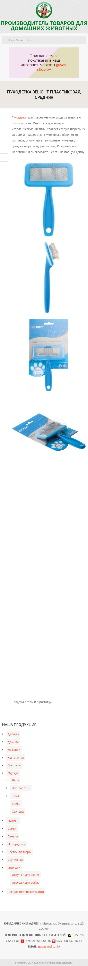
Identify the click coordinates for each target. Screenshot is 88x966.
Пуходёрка (18, 117)
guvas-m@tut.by (49, 946)
